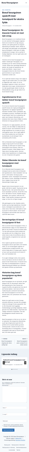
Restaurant (7, 445)
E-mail (5, 414)
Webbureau (18, 438)
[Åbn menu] (26, 3)
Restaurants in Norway (8, 447)
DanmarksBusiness (21, 447)
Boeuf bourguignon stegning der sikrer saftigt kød (7, 342)
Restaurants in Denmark (18, 445)
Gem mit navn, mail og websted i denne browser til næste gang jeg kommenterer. (14, 425)
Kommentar (5, 385)
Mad (3, 9)
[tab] (11, 369)
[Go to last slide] (4, 362)
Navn (5, 407)
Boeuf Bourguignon (7, 25)
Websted (5, 421)
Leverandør (12, 450)
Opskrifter (7, 9)
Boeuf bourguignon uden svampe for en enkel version (22, 342)
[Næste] (25, 362)
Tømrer (18, 450)
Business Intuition (20, 440)
